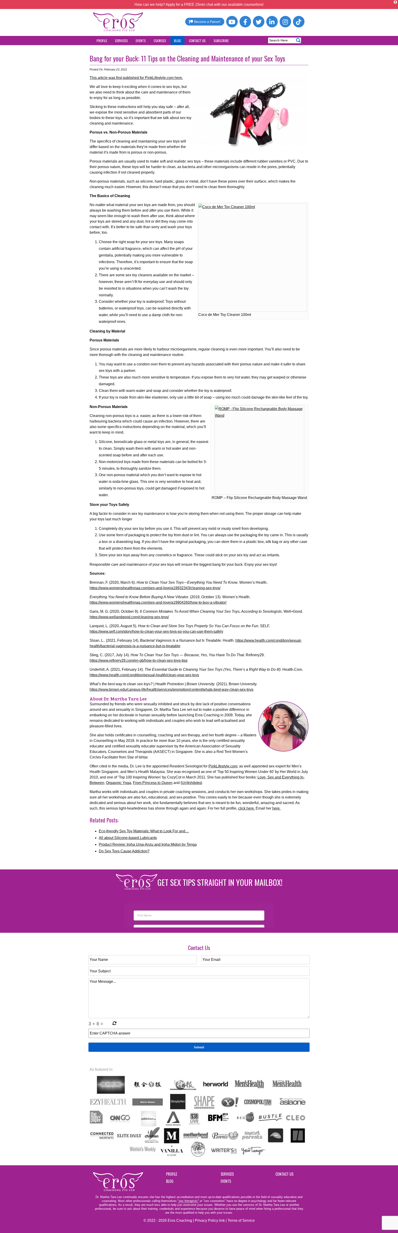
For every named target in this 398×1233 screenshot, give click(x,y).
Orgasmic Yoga (118, 783)
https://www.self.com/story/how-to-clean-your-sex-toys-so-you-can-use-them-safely (156, 631)
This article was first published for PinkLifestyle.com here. (136, 78)
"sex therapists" (188, 1201)
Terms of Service (241, 1220)
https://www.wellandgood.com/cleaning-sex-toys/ (129, 617)
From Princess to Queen (153, 783)
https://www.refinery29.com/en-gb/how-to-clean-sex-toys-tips (138, 660)
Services (121, 40)
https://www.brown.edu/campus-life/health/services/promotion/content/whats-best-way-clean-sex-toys (171, 689)
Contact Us (197, 40)
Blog (177, 40)
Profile (102, 40)
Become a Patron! (207, 21)
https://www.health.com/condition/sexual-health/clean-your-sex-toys (144, 675)
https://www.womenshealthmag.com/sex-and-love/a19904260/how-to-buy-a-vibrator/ (158, 602)
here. (276, 808)
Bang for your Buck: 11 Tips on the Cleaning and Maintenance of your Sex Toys (187, 58)
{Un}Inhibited (191, 783)
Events (141, 40)
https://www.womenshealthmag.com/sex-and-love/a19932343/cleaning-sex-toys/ (155, 588)
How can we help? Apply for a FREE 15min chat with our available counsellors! (199, 4)
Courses (160, 40)
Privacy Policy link (210, 1220)
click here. (246, 808)
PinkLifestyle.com (222, 766)
